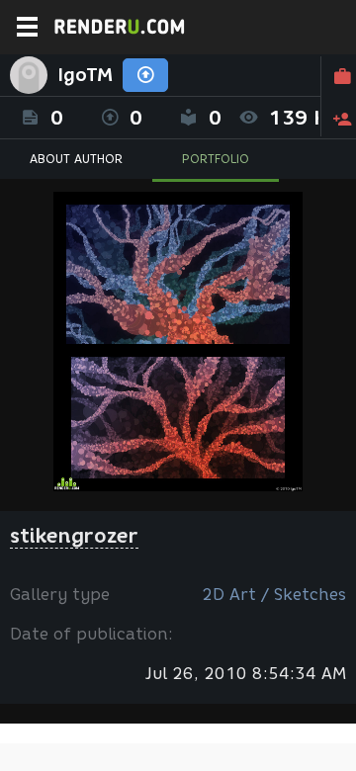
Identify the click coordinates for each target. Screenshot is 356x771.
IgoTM (85, 75)
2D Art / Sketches (274, 594)
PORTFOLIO (215, 158)
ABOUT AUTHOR (76, 158)
